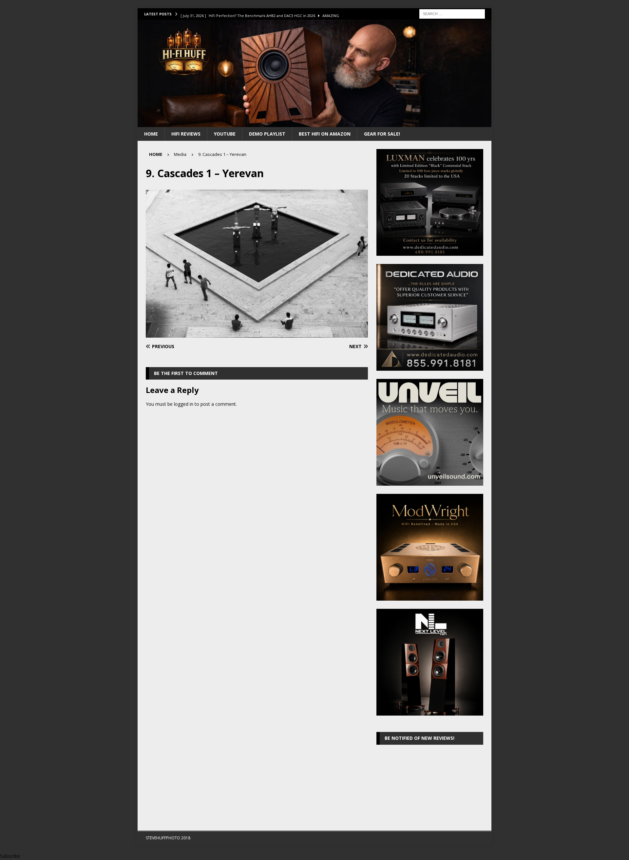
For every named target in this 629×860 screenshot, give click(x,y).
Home (151, 134)
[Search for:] (452, 13)
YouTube (225, 134)
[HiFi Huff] (314, 123)
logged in (183, 404)
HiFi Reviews (185, 134)
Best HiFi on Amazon (325, 134)
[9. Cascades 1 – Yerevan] (257, 333)
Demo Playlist (267, 134)
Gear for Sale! (382, 134)
